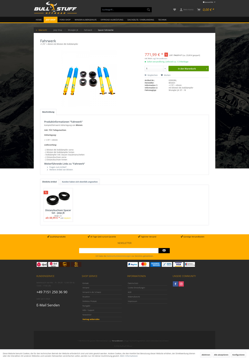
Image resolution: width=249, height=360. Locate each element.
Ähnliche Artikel (49, 182)
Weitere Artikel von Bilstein (61, 169)
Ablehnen (206, 355)
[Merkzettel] (174, 9)
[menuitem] (126, 11)
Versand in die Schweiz (91, 292)
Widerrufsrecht (134, 296)
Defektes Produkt (89, 301)
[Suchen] (148, 9)
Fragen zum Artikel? (58, 167)
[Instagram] (181, 284)
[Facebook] (175, 284)
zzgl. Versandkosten (160, 58)
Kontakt (85, 283)
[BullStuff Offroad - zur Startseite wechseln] (55, 9)
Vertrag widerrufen (90, 319)
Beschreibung (48, 112)
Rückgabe (86, 306)
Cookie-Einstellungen (136, 287)
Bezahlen (86, 296)
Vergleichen (152, 75)
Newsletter (86, 314)
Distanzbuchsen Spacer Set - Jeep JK (58, 211)
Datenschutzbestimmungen (119, 256)
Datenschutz (133, 283)
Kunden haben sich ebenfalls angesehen (80, 182)
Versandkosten (117, 341)
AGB (129, 292)
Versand (85, 287)
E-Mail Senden (48, 305)
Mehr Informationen (129, 356)
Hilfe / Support (88, 310)
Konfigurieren (238, 355)
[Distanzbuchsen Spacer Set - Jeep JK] (58, 198)
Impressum (132, 301)
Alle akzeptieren (221, 355)
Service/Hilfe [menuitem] (208, 2)
